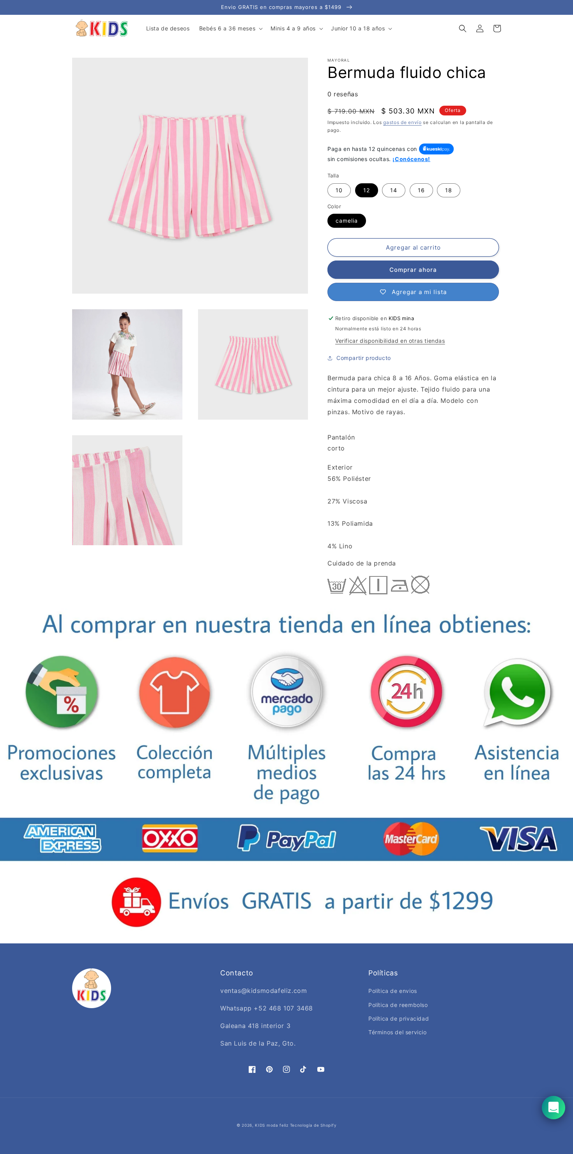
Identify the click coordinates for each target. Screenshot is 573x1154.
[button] (230, 28)
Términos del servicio (397, 1032)
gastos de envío (402, 122)
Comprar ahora (413, 269)
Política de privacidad (398, 1018)
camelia (347, 220)
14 (393, 190)
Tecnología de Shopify (313, 1125)
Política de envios (392, 990)
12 (366, 190)
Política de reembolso (398, 1005)
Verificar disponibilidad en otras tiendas (390, 340)
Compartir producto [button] (363, 358)
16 (421, 190)
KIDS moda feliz (271, 1125)
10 (339, 190)
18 (448, 190)
